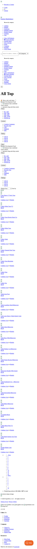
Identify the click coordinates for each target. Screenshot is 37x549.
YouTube (6, 521)
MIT (5, 130)
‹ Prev (9, 455)
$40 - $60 (6, 115)
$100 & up (7, 118)
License (3, 121)
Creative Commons (9, 124)
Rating (3, 133)
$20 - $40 (6, 113)
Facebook (6, 517)
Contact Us (7, 544)
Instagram (6, 519)
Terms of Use (4, 501)
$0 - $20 (6, 112)
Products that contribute (10, 103)
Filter (2, 144)
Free (5, 35)
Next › (9, 475)
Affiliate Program (9, 529)
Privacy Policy (13, 501)
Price (2, 108)
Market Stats (7, 532)
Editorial (6, 129)
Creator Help (7, 540)
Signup (6, 10)
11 (8, 472)
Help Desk (7, 539)
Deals (5, 44)
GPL (5, 127)
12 (8, 474)
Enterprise (7, 530)
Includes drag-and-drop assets (11, 107)
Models (12, 200)
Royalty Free (7, 126)
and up (6, 136)
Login (5, 7)
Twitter (6, 516)
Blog (5, 542)
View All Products (9, 38)
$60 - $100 (7, 116)
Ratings (3, 177)
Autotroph (16, 547)
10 (8, 470)
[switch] (15, 100)
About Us (6, 527)
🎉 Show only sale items (7, 100)
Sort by (14, 188)
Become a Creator (9, 4)
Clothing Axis (4, 200)
